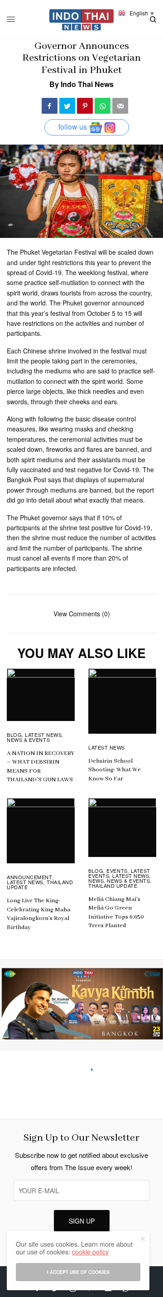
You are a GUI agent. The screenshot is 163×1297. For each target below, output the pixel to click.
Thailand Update (112, 885)
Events (116, 870)
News (96, 880)
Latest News (43, 734)
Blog (14, 734)
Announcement (30, 877)
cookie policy (90, 1251)
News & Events (28, 739)
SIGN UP (82, 1220)
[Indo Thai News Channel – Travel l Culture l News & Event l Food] (81, 19)
